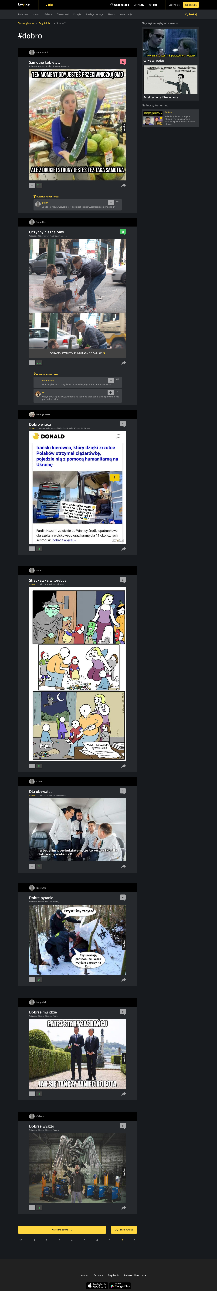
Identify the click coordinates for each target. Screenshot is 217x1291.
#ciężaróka (51, 428)
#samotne (65, 66)
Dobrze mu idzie (43, 1012)
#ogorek (56, 66)
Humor (36, 14)
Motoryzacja (125, 14)
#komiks (50, 584)
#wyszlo (56, 1130)
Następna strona (60, 1229)
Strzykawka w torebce (48, 580)
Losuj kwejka (126, 1229)
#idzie (55, 1016)
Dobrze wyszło (41, 1126)
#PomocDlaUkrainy (82, 428)
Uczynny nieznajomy (46, 232)
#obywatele (60, 795)
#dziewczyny (43, 236)
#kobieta (41, 66)
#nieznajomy (55, 236)
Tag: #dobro (45, 23)
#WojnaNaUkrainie (65, 428)
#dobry (56, 902)
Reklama (98, 1275)
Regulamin (113, 1275)
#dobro (49, 66)
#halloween (59, 584)
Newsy (111, 14)
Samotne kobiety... (44, 62)
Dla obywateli (41, 791)
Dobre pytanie (41, 898)
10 (21, 1240)
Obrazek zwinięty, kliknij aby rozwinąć (76, 353)
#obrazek (33, 66)
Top (155, 4)
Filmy (140, 4)
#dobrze (48, 1016)
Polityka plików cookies (135, 1275)
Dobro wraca (40, 424)
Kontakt (85, 1275)
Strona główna (26, 23)
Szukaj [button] (192, 14)
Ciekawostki (63, 14)
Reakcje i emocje (94, 14)
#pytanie (48, 902)
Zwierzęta (23, 14)
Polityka (77, 14)
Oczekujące (121, 4)
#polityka (44, 795)
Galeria (48, 14)
